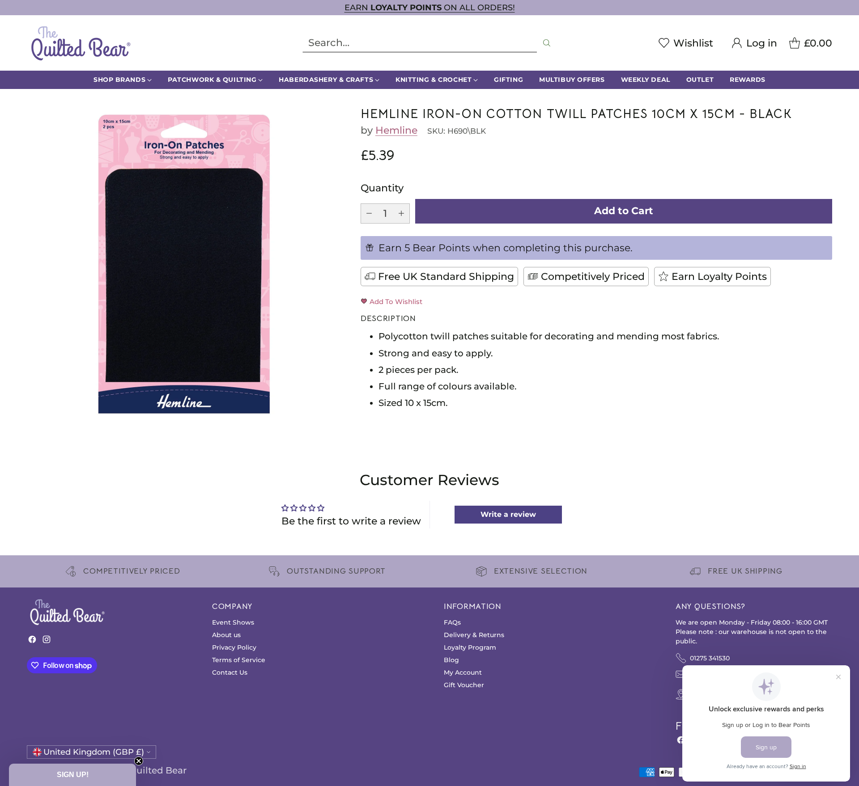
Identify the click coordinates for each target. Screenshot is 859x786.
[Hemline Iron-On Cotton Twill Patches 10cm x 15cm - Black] (184, 264)
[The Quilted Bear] (80, 42)
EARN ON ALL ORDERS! (429, 7)
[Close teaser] (138, 760)
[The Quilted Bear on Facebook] (32, 641)
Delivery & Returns (474, 635)
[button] (72, 775)
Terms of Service (238, 660)
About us (226, 635)
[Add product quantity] (401, 213)
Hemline (396, 130)
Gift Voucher (464, 685)
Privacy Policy (234, 647)
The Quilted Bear (148, 770)
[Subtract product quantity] (369, 213)
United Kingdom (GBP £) (93, 752)
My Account (463, 672)
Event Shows (233, 622)
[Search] (547, 43)
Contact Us (229, 672)
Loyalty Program (470, 647)
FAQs (452, 622)
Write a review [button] (508, 514)
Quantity (382, 188)
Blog (451, 660)
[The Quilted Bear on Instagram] (46, 641)
